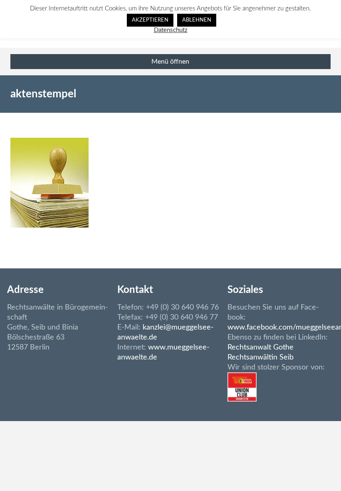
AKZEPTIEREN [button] (150, 20)
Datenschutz (171, 30)
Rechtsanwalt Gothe (260, 347)
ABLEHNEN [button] (196, 20)
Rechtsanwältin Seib (260, 357)
